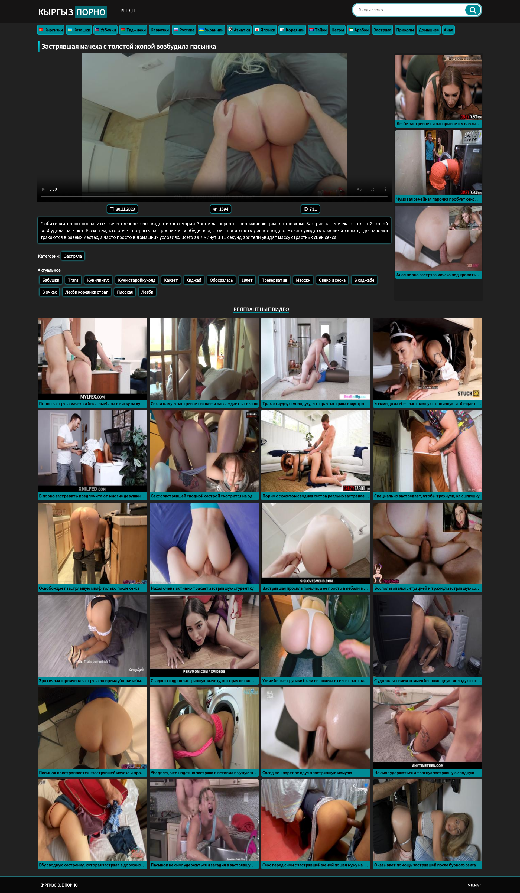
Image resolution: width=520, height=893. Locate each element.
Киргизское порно (58, 885)
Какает (171, 280)
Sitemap (474, 885)
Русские (186, 29)
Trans (73, 280)
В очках (49, 292)
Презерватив (274, 280)
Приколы (405, 29)
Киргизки (53, 29)
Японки (267, 29)
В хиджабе (364, 280)
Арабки (361, 29)
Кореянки (294, 29)
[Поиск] (472, 10)
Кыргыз (72, 12)
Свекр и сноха (332, 280)
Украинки (213, 29)
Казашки (81, 29)
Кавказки (160, 29)
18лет (247, 280)
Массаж (303, 280)
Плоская (125, 292)
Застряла (382, 29)
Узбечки (108, 29)
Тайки (320, 29)
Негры (338, 29)
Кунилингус (98, 280)
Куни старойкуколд (136, 280)
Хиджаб (194, 280)
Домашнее (429, 29)
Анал (448, 29)
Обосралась (221, 280)
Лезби (147, 292)
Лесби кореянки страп (86, 292)
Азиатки (241, 29)
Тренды (126, 10)
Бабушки (50, 280)
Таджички (136, 29)
